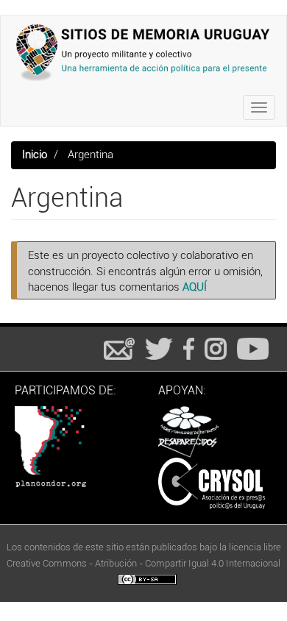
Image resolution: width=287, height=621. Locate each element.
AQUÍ (195, 287)
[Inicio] (143, 52)
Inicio (34, 154)
